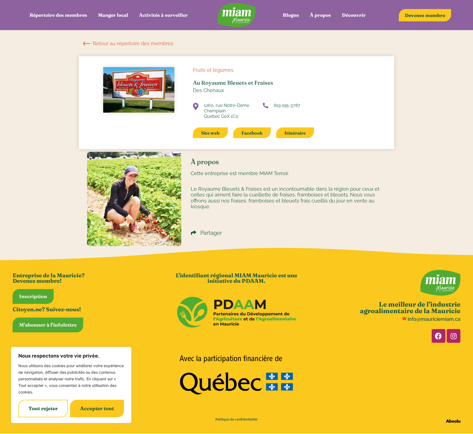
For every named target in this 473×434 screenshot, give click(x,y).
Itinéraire (295, 133)
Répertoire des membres (58, 15)
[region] (71, 385)
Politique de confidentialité (236, 419)
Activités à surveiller (163, 15)
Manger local (113, 15)
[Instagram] (453, 336)
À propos (320, 15)
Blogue (291, 15)
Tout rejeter (43, 408)
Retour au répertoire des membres (132, 43)
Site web (210, 133)
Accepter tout (97, 408)
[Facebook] (438, 336)
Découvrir (354, 15)
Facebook (252, 133)
